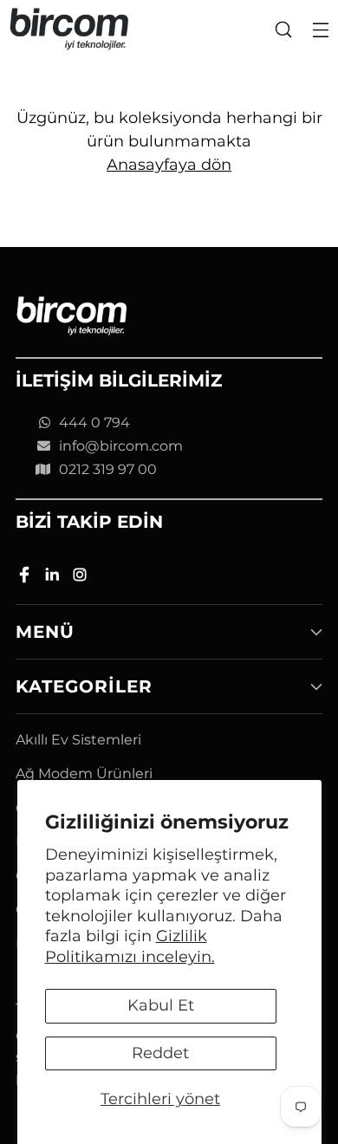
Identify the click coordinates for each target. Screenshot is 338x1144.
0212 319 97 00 (108, 469)
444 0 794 (94, 422)
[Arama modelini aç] (283, 29)
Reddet (160, 1053)
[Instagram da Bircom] (81, 577)
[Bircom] (69, 29)
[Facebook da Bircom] (26, 577)
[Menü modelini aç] (320, 29)
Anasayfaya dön (169, 164)
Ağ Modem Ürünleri (84, 773)
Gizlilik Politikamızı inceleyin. (130, 945)
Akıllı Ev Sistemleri (78, 739)
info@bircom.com (121, 446)
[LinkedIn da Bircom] (53, 577)
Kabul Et (160, 1005)
